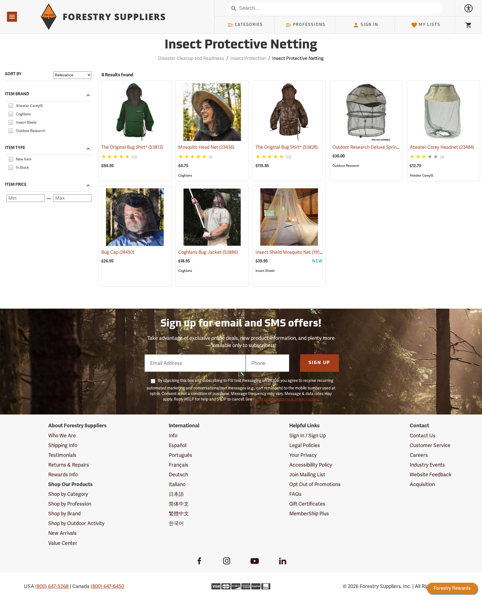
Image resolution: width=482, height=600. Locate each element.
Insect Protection (248, 58)
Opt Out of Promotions (315, 484)
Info (173, 435)
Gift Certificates (307, 504)
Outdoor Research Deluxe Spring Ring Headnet (388, 147)
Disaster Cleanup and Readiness (191, 58)
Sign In (369, 25)
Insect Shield (265, 271)
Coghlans (185, 175)
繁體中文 (179, 513)
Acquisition (422, 484)
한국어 (176, 523)
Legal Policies (304, 445)
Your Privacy (303, 455)
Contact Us (422, 435)
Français (178, 465)
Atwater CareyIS (421, 175)
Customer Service (430, 445)
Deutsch (178, 474)
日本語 (176, 494)
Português (180, 455)
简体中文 (179, 504)
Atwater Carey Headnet (442, 147)
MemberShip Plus (309, 513)
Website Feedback (431, 474)
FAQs (295, 494)
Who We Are (62, 435)
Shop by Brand (64, 513)
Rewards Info (63, 474)
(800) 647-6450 (107, 586)
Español (177, 445)
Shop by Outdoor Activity (76, 523)
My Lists (429, 25)
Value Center (62, 543)
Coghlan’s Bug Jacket (208, 252)
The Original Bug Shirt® (132, 147)
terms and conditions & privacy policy (285, 399)
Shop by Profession (69, 504)
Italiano (177, 484)
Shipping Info (62, 445)
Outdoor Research (345, 166)
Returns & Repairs (68, 465)
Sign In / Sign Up (307, 435)
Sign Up (319, 363)
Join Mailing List (307, 474)
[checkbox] (10, 105)
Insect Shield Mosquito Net (291, 252)
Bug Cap (117, 252)
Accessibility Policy (310, 465)
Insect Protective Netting (241, 45)
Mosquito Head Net (206, 147)
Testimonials (62, 455)
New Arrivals (62, 533)
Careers (419, 455)
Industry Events (427, 465)
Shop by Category (68, 494)
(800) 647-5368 (52, 586)
